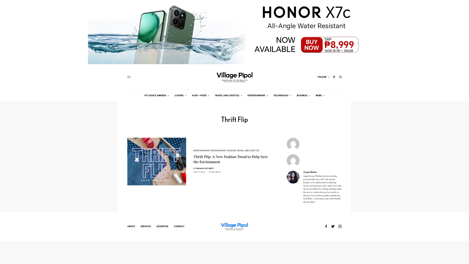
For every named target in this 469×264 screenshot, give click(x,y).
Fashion (231, 150)
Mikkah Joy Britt (205, 168)
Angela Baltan (310, 172)
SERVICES (146, 226)
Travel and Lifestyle (248, 150)
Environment (218, 150)
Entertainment (201, 150)
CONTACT (179, 226)
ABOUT (131, 226)
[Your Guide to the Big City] (234, 77)
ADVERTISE (162, 226)
